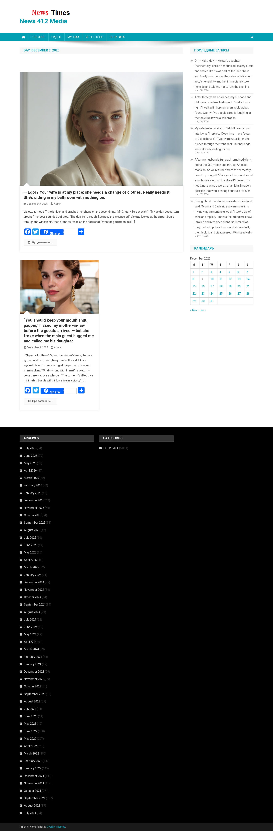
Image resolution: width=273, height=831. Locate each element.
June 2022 (30, 731)
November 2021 (34, 783)
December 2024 (34, 582)
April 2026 (30, 470)
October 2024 (32, 597)
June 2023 (30, 716)
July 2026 (30, 448)
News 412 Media (43, 21)
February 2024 (33, 656)
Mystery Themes (56, 826)
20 (239, 286)
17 (212, 286)
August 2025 (32, 530)
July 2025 (30, 537)
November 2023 (34, 679)
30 (203, 301)
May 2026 (30, 463)
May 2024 (30, 634)
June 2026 (30, 455)
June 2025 (30, 545)
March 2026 (31, 478)
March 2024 (31, 649)
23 (203, 293)
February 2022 (33, 761)
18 (221, 286)
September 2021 (34, 798)
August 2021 (32, 805)
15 (194, 286)
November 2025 (34, 507)
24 (212, 293)
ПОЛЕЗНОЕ (38, 37)
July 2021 (30, 813)
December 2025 (34, 500)
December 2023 (34, 671)
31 (212, 301)
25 (221, 293)
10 (212, 279)
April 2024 (30, 641)
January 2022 (32, 768)
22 (194, 293)
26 (230, 293)
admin (57, 203)
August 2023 (32, 701)
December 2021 (34, 776)
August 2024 (32, 612)
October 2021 (32, 790)
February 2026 (33, 485)
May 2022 (30, 738)
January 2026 (32, 493)
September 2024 (34, 604)
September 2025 (34, 522)
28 (248, 293)
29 (194, 301)
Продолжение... (42, 242)
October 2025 (32, 515)
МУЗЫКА (73, 37)
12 (230, 279)
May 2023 (30, 723)
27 (239, 293)
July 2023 (30, 708)
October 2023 (32, 686)
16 (203, 286)
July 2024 (30, 619)
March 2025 (31, 567)
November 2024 (34, 589)
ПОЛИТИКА (117, 37)
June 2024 (30, 627)
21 (248, 286)
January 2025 (32, 574)
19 (230, 286)
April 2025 (30, 559)
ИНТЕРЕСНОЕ (94, 37)
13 (239, 279)
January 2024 (32, 664)
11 (221, 279)
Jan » (202, 310)
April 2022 (30, 746)
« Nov (193, 310)
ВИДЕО (56, 37)
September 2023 (34, 694)
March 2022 (31, 753)
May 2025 (30, 552)
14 (248, 279)
